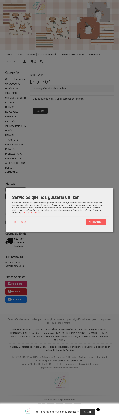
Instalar (87, 412)
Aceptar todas (96, 222)
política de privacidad (30, 212)
